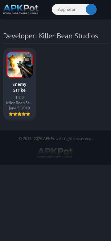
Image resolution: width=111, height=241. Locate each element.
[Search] (91, 9)
